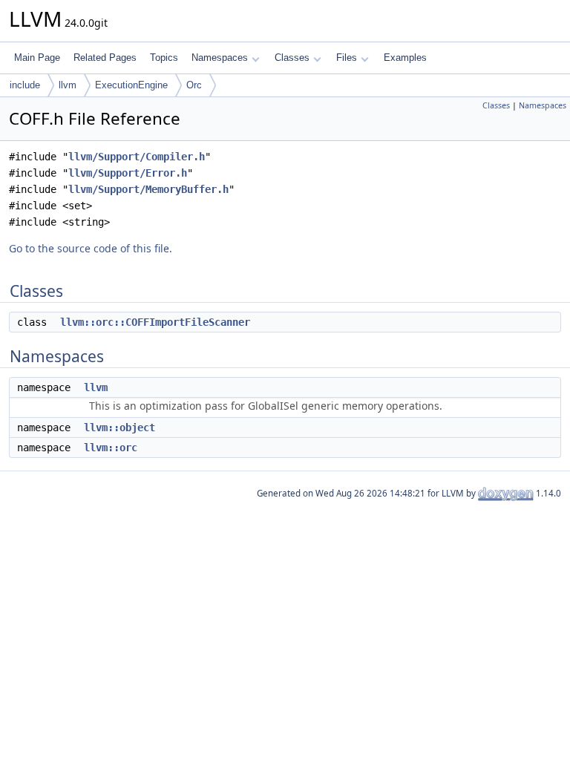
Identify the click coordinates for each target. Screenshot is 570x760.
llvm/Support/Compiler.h (136, 157)
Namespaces (219, 57)
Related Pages (105, 57)
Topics (164, 57)
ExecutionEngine (131, 85)
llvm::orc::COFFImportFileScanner (155, 322)
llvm (67, 85)
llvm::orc (110, 447)
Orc (194, 85)
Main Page (37, 57)
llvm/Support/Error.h (127, 173)
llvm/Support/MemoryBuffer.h (148, 189)
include (25, 85)
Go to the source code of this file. (90, 248)
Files (346, 57)
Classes (292, 57)
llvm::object (119, 427)
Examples (405, 57)
